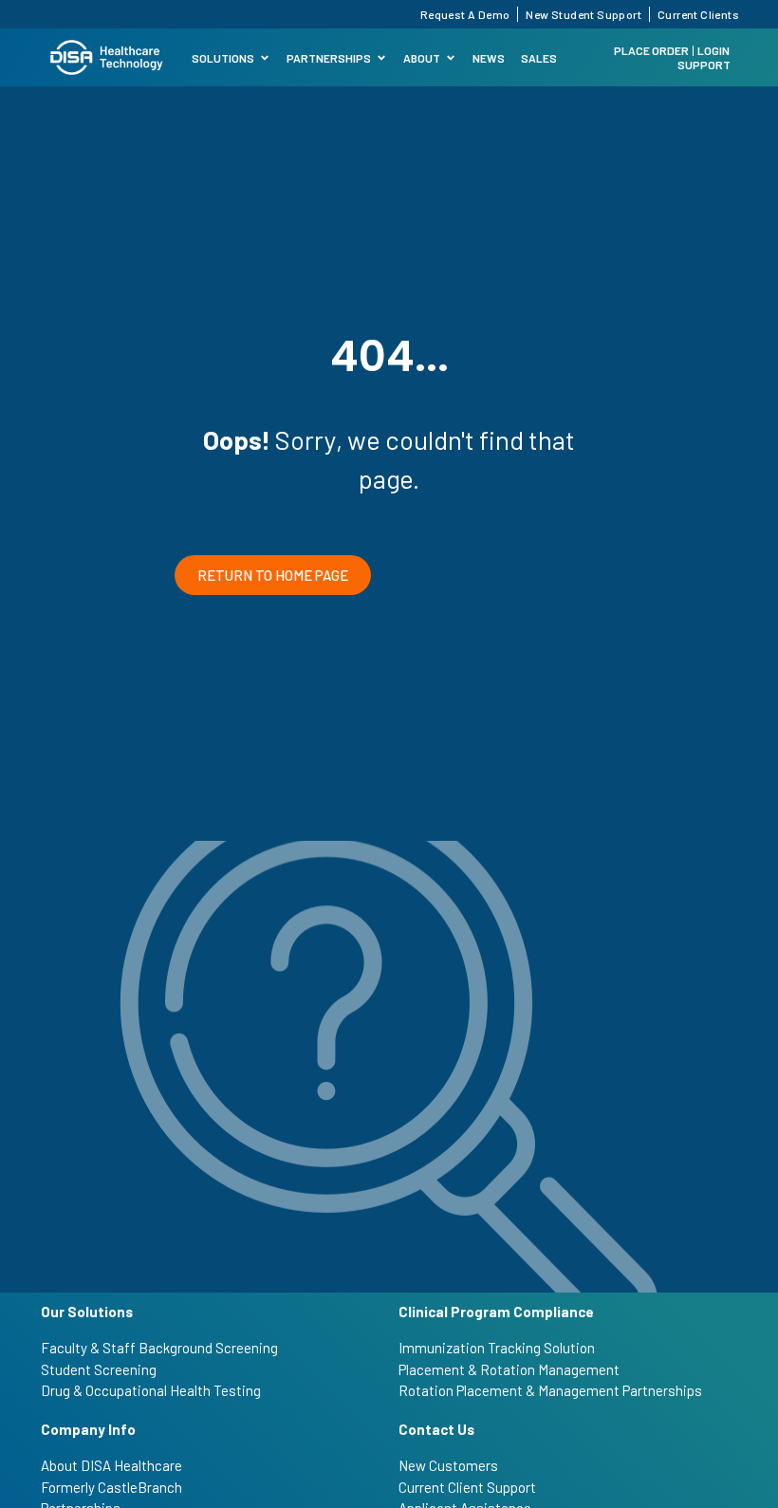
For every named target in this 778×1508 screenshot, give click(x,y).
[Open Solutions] (264, 58)
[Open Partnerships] (381, 58)
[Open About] (450, 58)
